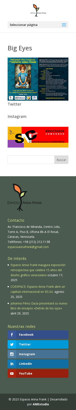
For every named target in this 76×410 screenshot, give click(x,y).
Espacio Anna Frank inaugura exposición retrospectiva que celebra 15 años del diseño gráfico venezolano (38, 270)
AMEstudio (41, 404)
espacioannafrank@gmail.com (28, 247)
